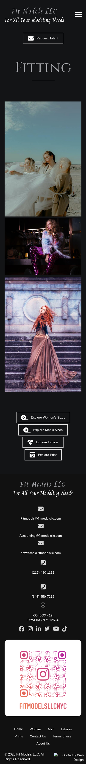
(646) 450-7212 (43, 596)
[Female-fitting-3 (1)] (43, 334)
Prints (19, 736)
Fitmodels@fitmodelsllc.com (40, 518)
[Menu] (78, 15)
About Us (43, 743)
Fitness (66, 729)
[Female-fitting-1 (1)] (43, 246)
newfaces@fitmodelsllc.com (41, 553)
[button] (43, 38)
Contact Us (38, 736)
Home (18, 729)
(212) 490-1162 (43, 572)
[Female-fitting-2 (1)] (43, 158)
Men (51, 729)
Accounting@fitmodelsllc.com (40, 535)
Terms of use (62, 736)
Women (35, 729)
